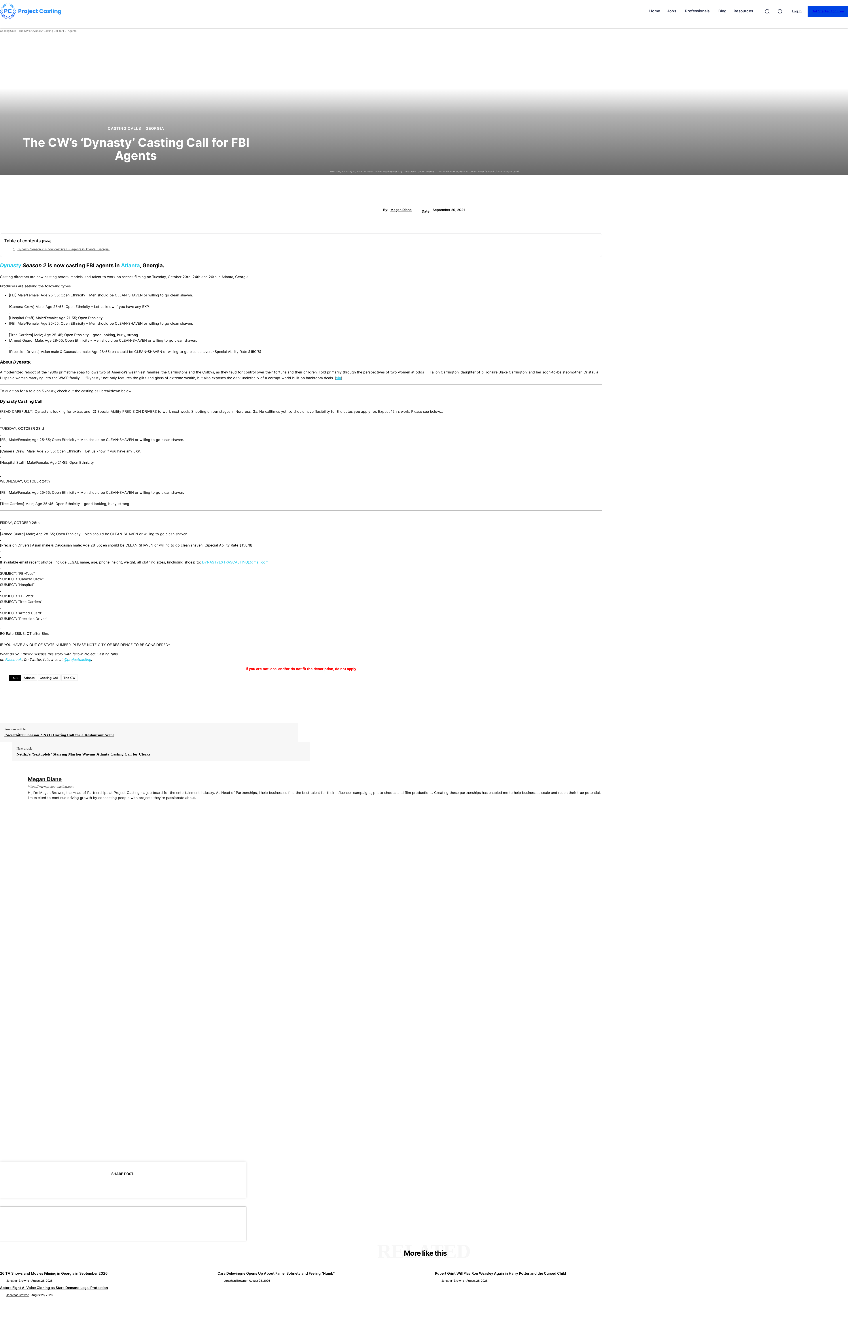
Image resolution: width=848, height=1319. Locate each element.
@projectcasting (77, 659)
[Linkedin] (29, 804)
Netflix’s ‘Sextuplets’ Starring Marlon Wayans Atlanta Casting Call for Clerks (83, 754)
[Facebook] (83, 1185)
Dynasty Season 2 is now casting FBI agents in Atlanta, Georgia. (63, 249)
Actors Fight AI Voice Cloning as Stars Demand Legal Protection (54, 1287)
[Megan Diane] (10, 792)
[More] (162, 1185)
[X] (99, 1185)
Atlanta (130, 265)
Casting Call (49, 678)
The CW (69, 678)
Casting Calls (8, 30)
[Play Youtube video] (301, 992)
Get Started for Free (828, 11)
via (338, 378)
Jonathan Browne (17, 1280)
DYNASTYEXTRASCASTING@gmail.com (235, 562)
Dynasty (10, 265)
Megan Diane (401, 210)
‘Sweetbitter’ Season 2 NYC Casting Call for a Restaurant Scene (59, 735)
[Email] (146, 1185)
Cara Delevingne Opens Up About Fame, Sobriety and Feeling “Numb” (276, 1273)
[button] (767, 11)
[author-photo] (3, 1280)
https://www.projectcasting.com (51, 786)
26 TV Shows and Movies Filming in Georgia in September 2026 (54, 1273)
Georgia (155, 128)
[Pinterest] (115, 1185)
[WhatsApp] (130, 1185)
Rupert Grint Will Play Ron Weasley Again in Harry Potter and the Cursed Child (500, 1273)
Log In (797, 11)
